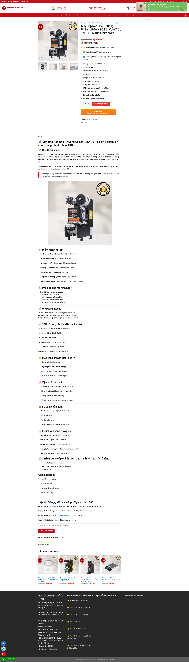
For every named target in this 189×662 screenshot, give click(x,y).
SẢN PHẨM (76, 15)
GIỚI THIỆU (67, 15)
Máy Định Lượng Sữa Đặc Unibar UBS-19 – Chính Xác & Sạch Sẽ (47, 579)
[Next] (75, 41)
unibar (85, 122)
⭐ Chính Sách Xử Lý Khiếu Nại (77, 615)
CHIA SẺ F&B (107, 15)
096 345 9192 (64, 515)
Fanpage (89, 511)
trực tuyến (53, 506)
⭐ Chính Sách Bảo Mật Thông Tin (78, 608)
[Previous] (41, 41)
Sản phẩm (92, 23)
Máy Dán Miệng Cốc (113, 23)
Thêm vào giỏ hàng (101, 104)
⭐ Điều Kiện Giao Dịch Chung (77, 600)
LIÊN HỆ (132, 15)
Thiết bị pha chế (101, 23)
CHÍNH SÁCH (96, 15)
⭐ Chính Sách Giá (73, 622)
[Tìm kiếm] (185, 15)
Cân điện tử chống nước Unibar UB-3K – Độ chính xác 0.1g (111, 579)
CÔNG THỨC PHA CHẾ (121, 15)
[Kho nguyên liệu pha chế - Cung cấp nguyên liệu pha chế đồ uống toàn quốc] (13, 8)
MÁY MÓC (86, 15)
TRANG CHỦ (58, 15)
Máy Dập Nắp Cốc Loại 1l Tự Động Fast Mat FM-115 (69, 579)
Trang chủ (84, 23)
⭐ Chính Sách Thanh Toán (76, 629)
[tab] (40, 137)
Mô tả (40, 136)
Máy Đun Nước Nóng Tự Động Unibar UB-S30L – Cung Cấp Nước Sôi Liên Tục (90, 579)
